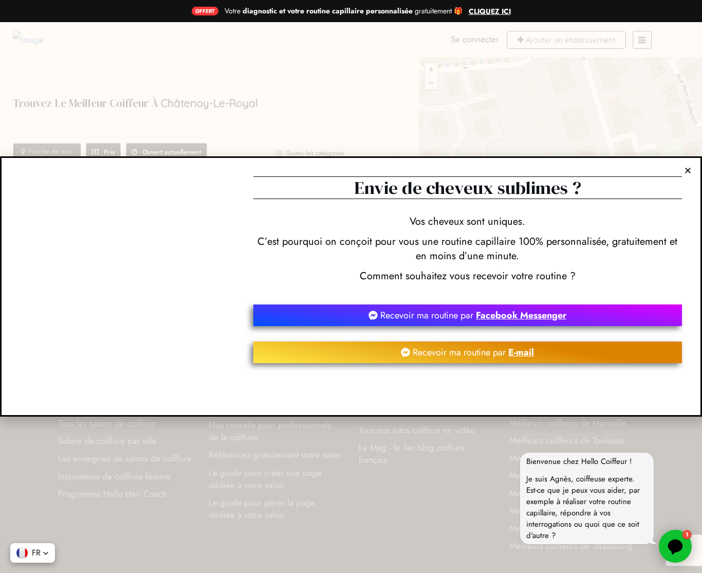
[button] (32, 553)
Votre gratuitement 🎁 (344, 11)
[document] (351, 286)
